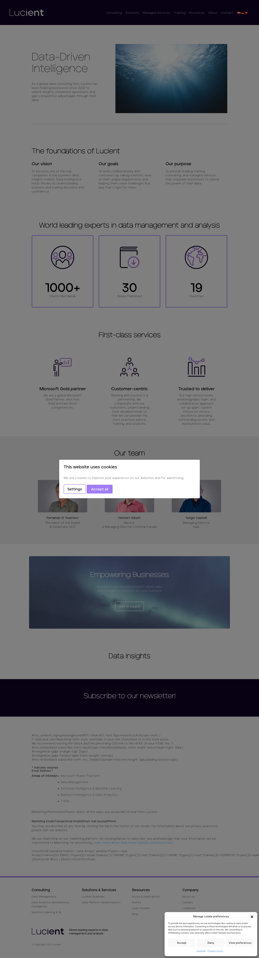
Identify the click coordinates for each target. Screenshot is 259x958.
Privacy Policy (216, 950)
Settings (74, 489)
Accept (181, 942)
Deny (211, 942)
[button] (252, 916)
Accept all (99, 489)
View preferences (240, 942)
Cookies (201, 950)
